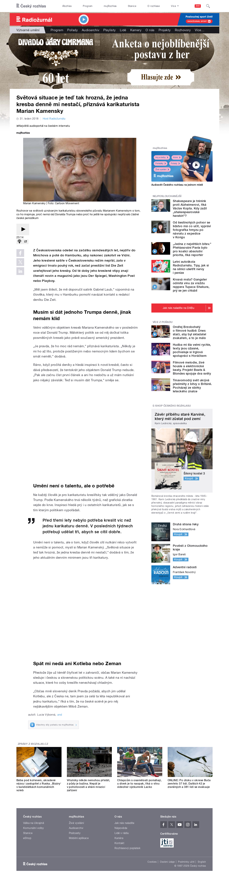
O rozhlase (154, 6)
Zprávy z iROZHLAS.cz (33, 743)
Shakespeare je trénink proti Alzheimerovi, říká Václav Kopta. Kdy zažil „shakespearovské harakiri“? (190, 208)
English (202, 861)
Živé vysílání (160, 169)
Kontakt (119, 843)
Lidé (123, 30)
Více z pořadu (163, 322)
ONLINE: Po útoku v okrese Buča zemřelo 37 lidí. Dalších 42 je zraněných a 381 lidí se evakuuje (189, 784)
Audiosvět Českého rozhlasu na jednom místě (177, 184)
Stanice (132, 6)
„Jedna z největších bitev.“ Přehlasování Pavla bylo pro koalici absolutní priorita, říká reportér (192, 249)
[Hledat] (208, 6)
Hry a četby (160, 157)
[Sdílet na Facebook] (20, 253)
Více (199, 30)
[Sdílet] (25, 241)
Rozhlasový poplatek (127, 848)
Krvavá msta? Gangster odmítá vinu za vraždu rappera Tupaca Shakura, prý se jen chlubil (191, 285)
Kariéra (118, 838)
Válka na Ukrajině (33, 823)
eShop (27, 838)
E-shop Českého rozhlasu (172, 405)
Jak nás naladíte (124, 823)
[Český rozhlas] (31, 6)
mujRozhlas (110, 6)
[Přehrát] (22, 229)
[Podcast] (19, 241)
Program (87, 6)
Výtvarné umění (28, 30)
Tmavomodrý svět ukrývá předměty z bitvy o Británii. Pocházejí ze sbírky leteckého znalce (192, 385)
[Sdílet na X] (20, 262)
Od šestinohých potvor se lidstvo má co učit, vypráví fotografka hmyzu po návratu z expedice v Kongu (192, 230)
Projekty (165, 30)
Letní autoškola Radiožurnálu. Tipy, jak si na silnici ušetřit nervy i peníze (191, 267)
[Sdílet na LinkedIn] (20, 271)
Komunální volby (33, 828)
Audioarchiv (90, 30)
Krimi (175, 157)
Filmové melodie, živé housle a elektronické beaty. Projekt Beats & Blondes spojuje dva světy (192, 368)
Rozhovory (183, 30)
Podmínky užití (186, 861)
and (59, 714)
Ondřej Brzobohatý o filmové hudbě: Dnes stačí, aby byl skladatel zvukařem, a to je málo (189, 332)
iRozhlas (67, 6)
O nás (150, 30)
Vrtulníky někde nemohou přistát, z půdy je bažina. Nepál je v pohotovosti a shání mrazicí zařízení (88, 785)
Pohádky (159, 163)
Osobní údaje (167, 861)
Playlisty (109, 30)
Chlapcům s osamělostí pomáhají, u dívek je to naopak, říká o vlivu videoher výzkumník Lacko (139, 784)
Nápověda (120, 828)
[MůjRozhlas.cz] (23, 133)
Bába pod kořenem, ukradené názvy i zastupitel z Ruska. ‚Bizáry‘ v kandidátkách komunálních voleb (38, 785)
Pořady (72, 30)
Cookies (152, 861)
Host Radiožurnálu (54, 118)
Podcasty (75, 833)
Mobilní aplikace (79, 838)
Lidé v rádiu (121, 833)
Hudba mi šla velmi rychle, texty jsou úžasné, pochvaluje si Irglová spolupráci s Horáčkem (192, 350)
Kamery (136, 30)
